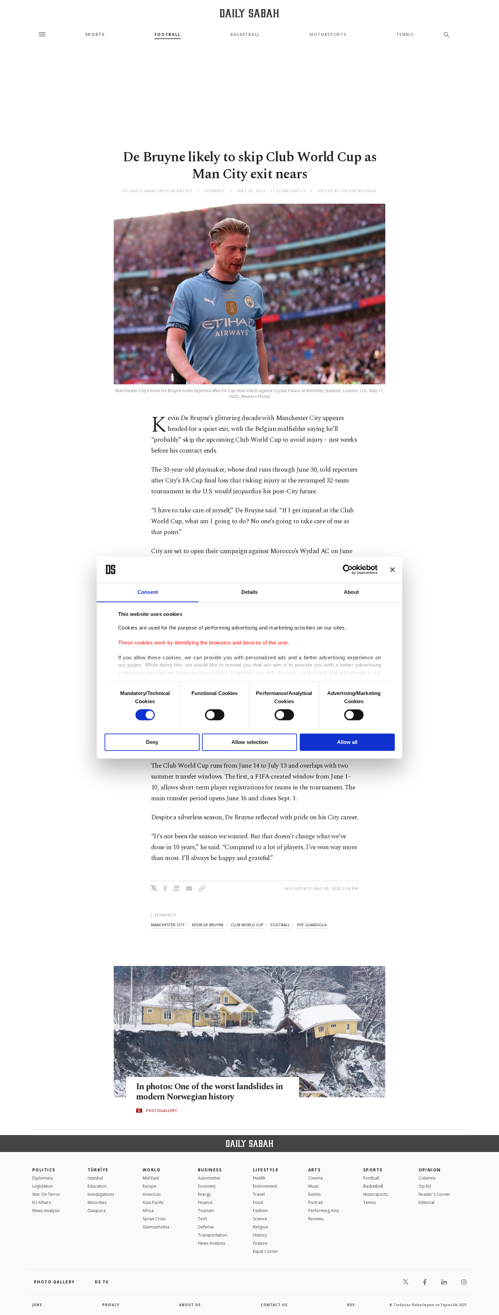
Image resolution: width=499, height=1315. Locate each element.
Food (258, 1202)
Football (167, 35)
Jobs (37, 1304)
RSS (351, 1304)
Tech (202, 1219)
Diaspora (97, 1210)
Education (97, 1186)
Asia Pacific (153, 1202)
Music (313, 1186)
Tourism (206, 1210)
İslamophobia (156, 1227)
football (280, 924)
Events (314, 1194)
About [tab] (351, 592)
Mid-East (151, 1178)
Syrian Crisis (154, 1219)
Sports (95, 35)
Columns (427, 1178)
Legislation (42, 1186)
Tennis (405, 35)
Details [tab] (249, 592)
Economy (207, 1186)
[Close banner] (392, 569)
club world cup (247, 924)
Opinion (430, 1170)
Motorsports (328, 35)
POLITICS (43, 1170)
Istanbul (95, 1178)
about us (190, 1304)
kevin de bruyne (208, 924)
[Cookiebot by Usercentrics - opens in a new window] (347, 569)
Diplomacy (42, 1178)
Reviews (316, 1219)
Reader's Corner (434, 1194)
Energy (204, 1194)
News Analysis (45, 1210)
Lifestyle (265, 1170)
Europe (149, 1186)
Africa (148, 1210)
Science (260, 1219)
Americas (152, 1194)
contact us (274, 1304)
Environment (265, 1186)
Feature (260, 1243)
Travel (259, 1194)
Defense (206, 1227)
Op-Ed (425, 1186)
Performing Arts (323, 1210)
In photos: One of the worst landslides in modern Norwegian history (209, 1091)
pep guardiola (312, 924)
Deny (152, 742)
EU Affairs (41, 1202)
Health (259, 1178)
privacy (110, 1304)
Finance (205, 1202)
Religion (260, 1227)
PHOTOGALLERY (161, 1110)
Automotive (209, 1178)
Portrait (315, 1202)
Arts (314, 1170)
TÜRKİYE (98, 1170)
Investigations (101, 1194)
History (260, 1235)
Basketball (245, 35)
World (152, 1170)
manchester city (168, 924)
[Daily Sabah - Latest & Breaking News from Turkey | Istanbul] (249, 13)
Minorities (97, 1202)
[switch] (214, 714)
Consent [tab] (147, 592)
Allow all (347, 742)
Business (210, 1170)
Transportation (212, 1235)
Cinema (315, 1178)
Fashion (260, 1210)
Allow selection (250, 742)
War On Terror (46, 1194)
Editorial (427, 1202)
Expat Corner (265, 1251)
